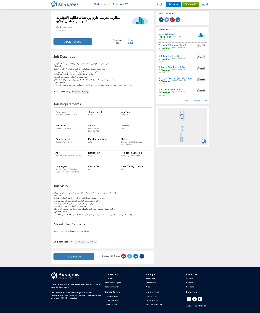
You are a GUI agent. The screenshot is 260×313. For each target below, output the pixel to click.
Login (160, 4)
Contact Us (191, 283)
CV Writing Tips (111, 300)
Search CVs (151, 283)
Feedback (190, 287)
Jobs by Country (112, 287)
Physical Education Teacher (173, 45)
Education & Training (80, 92)
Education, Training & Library (85, 242)
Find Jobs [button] (99, 4)
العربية (205, 4)
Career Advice (111, 304)
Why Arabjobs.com (154, 304)
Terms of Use (152, 300)
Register (173, 4)
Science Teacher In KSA (171, 67)
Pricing (148, 287)
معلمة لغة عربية (166, 34)
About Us (190, 279)
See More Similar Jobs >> (196, 101)
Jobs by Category (113, 283)
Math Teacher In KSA (169, 89)
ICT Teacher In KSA (169, 56)
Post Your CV (120, 4)
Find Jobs (109, 279)
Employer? (190, 4)
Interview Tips (111, 296)
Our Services (151, 296)
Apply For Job (72, 41)
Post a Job (150, 279)
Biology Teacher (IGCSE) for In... (175, 78)
